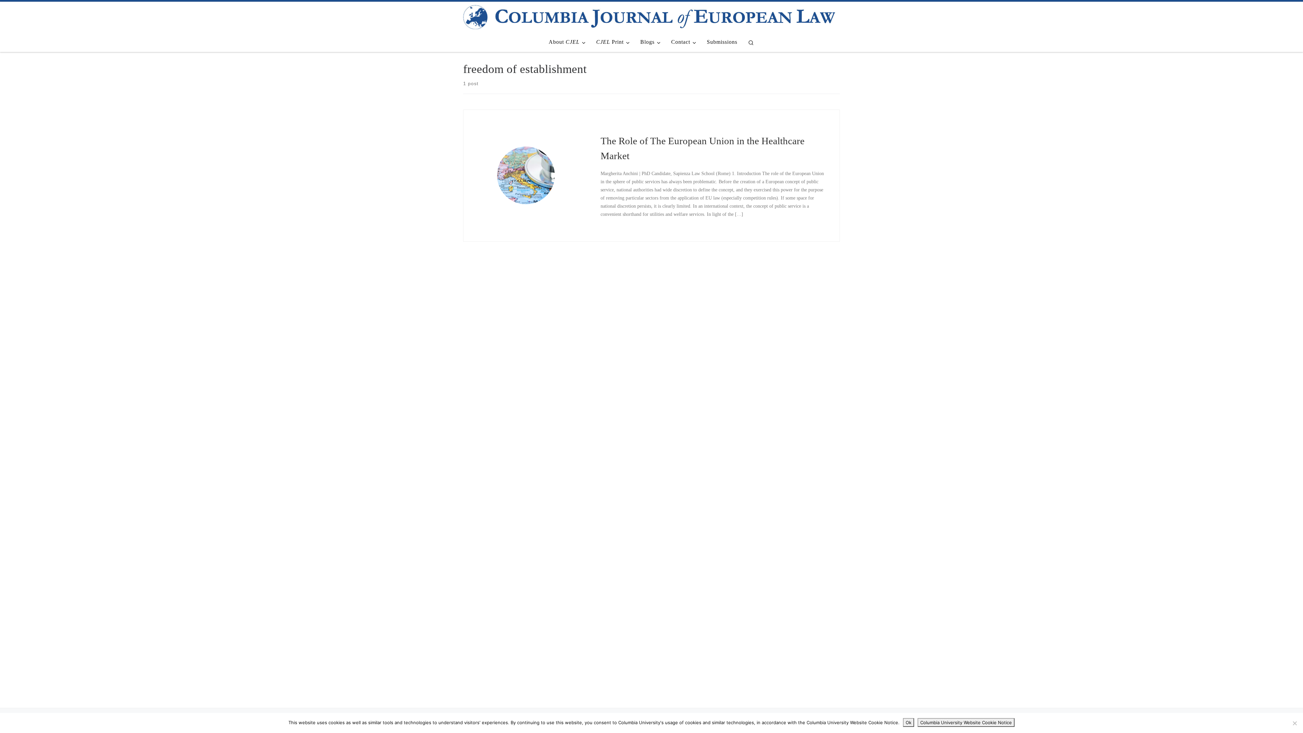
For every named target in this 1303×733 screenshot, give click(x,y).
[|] (649, 16)
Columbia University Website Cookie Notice (966, 722)
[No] (1294, 723)
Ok (908, 722)
